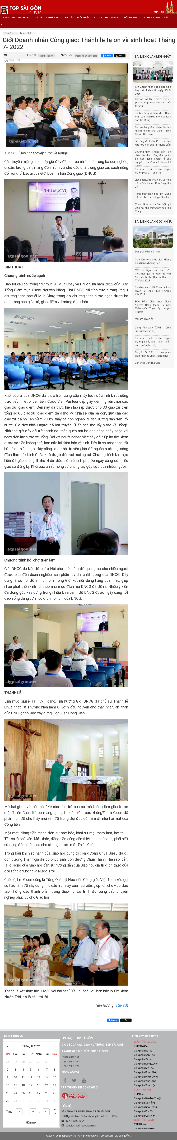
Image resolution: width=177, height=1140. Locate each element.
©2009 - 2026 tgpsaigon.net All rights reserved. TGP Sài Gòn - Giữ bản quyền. (88, 1135)
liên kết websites (145, 1036)
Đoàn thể (25, 33)
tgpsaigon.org (71, 1065)
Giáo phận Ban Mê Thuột (147, 1098)
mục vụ (115, 17)
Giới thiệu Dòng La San (147, 362)
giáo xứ (103, 17)
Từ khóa (68, 55)
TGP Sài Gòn (141, 1046)
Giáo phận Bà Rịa (143, 1050)
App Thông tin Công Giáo (79, 1087)
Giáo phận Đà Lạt (143, 1059)
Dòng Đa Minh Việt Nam (148, 251)
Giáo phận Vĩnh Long (145, 1081)
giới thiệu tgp (86, 17)
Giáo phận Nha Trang (145, 1107)
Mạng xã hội (70, 1071)
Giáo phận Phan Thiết (146, 1072)
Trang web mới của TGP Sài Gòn (85, 1051)
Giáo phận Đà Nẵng (144, 1102)
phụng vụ (24, 17)
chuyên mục (53, 17)
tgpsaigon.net (71, 1056)
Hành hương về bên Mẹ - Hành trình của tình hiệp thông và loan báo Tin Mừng (153, 116)
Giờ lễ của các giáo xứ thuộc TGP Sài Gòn (92, 1044)
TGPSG (10, 153)
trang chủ (8, 17)
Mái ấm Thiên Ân (144, 319)
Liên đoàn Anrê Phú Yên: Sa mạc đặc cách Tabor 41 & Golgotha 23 (153, 183)
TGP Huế (139, 1094)
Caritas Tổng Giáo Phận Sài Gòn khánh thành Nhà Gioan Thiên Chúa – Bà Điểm (153, 131)
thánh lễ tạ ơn (46, 56)
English (159, 12)
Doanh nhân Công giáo (86, 56)
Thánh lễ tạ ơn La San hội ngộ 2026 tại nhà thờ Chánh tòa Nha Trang (153, 208)
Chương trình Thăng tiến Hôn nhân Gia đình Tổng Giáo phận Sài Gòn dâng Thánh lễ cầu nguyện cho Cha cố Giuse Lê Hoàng (153, 158)
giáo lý (38, 17)
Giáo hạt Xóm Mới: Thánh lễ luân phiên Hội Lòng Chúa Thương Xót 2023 (153, 291)
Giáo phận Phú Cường (146, 1076)
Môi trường (131, 17)
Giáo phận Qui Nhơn (144, 1115)
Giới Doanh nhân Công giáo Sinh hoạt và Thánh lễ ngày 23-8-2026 (153, 90)
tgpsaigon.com (71, 1061)
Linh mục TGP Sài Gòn (77, 1038)
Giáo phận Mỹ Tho (144, 1068)
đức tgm (169, 17)
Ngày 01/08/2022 (11, 60)
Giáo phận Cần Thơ (144, 1055)
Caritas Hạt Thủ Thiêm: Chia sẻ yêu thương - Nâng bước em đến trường (153, 102)
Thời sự (8, 33)
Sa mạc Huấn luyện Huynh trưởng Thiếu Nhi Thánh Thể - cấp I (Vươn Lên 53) (153, 342)
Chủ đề (32, 55)
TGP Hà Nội (140, 1124)
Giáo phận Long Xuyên (146, 1063)
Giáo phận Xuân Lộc (145, 1085)
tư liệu (69, 17)
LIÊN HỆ (66, 1106)
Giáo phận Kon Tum (144, 1111)
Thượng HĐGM (151, 17)
